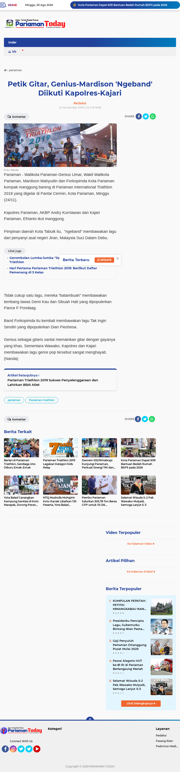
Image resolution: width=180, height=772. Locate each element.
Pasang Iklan (164, 741)
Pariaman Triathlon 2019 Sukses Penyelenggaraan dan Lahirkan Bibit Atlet (52, 382)
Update (105, 260)
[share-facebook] (139, 116)
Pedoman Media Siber (168, 746)
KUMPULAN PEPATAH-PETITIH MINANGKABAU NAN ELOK (129, 605)
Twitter (23, 754)
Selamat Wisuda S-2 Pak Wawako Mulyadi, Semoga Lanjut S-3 (129, 684)
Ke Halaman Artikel (140, 571)
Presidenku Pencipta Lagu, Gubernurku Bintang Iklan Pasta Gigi (128, 625)
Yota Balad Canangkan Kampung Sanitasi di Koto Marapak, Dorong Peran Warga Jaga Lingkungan (127, 5)
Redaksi (161, 735)
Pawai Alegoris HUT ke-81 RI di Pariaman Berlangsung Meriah (128, 664)
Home (12, 5)
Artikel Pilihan (120, 560)
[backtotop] (90, 721)
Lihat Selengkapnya (140, 703)
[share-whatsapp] (153, 116)
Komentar (19, 419)
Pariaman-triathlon (41, 400)
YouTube (39, 754)
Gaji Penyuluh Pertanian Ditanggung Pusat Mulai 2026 (129, 644)
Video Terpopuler (123, 532)
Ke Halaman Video (140, 543)
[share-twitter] (146, 116)
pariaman (14, 400)
